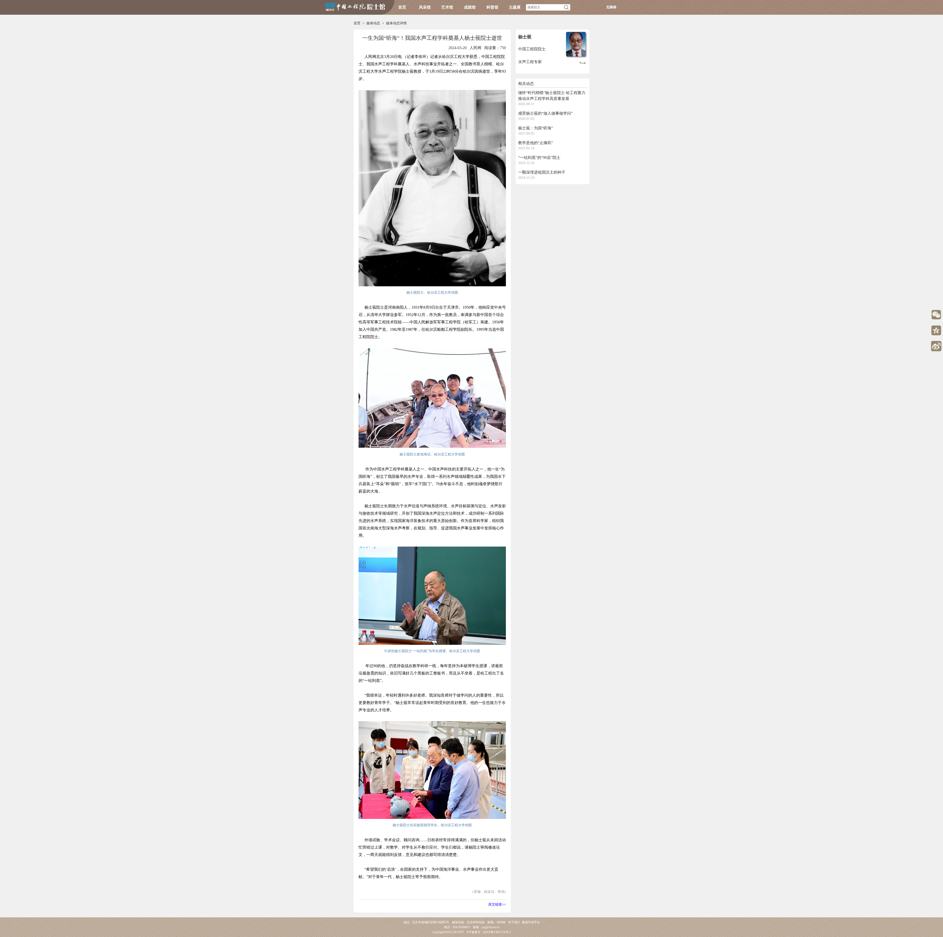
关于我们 (514, 922)
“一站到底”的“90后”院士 (539, 157)
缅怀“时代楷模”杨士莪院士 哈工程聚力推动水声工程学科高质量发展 (551, 96)
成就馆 (470, 7)
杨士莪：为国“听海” (535, 128)
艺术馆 (447, 7)
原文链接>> (497, 904)
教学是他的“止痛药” (535, 143)
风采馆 (425, 7)
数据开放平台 (531, 922)
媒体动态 (373, 23)
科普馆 (492, 7)
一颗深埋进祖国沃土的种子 (541, 172)
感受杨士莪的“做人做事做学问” (545, 113)
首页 (402, 7)
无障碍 (611, 7)
